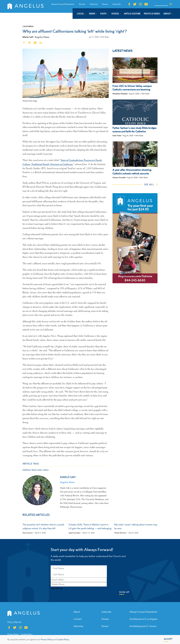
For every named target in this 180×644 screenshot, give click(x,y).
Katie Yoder (116, 136)
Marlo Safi (27, 37)
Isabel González (74, 533)
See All (149, 184)
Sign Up (124, 592)
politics (46, 469)
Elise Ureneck (28, 533)
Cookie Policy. (63, 639)
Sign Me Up (56, 588)
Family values (37, 469)
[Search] (171, 4)
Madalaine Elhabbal (119, 94)
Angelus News (42, 37)
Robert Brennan (120, 533)
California (27, 26)
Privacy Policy (47, 639)
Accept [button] (168, 639)
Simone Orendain (119, 177)
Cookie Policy (26, 634)
